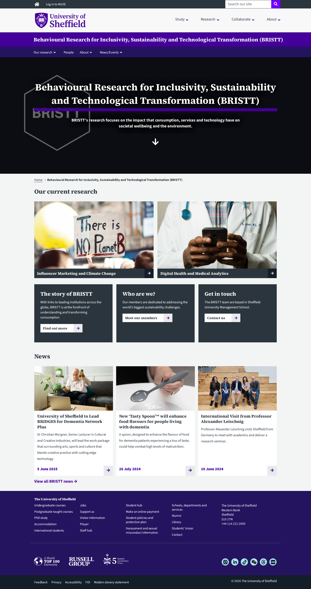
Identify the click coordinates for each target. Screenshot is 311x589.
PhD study (41, 518)
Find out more (55, 328)
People (69, 52)
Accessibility (73, 582)
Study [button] (179, 19)
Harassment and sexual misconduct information (142, 530)
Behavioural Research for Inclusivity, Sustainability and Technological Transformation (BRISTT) (158, 39)
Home (38, 180)
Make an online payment (142, 512)
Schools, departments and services (189, 507)
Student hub (134, 505)
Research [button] (208, 19)
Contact (177, 535)
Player (84, 524)
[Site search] (275, 4)
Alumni (176, 516)
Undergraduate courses (50, 505)
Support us (87, 512)
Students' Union (182, 528)
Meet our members (141, 318)
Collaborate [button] (241, 19)
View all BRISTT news (54, 481)
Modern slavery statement (111, 582)
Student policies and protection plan (139, 520)
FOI (87, 582)
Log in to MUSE (56, 4)
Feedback (41, 582)
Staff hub (86, 531)
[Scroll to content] (155, 142)
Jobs (83, 505)
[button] (46, 52)
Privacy (56, 582)
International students (49, 531)
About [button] (272, 19)
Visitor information (92, 518)
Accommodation (45, 524)
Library (176, 522)
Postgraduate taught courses (53, 512)
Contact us (216, 318)
